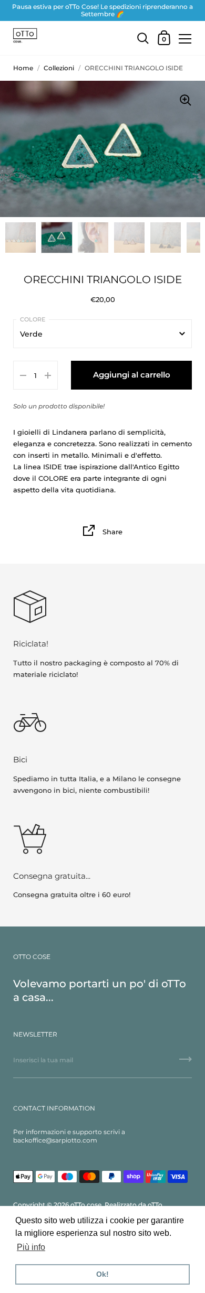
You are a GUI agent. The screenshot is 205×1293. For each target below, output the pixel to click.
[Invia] (185, 1063)
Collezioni (59, 68)
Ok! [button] (102, 1274)
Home (23, 68)
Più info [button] (31, 1247)
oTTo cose (85, 1205)
